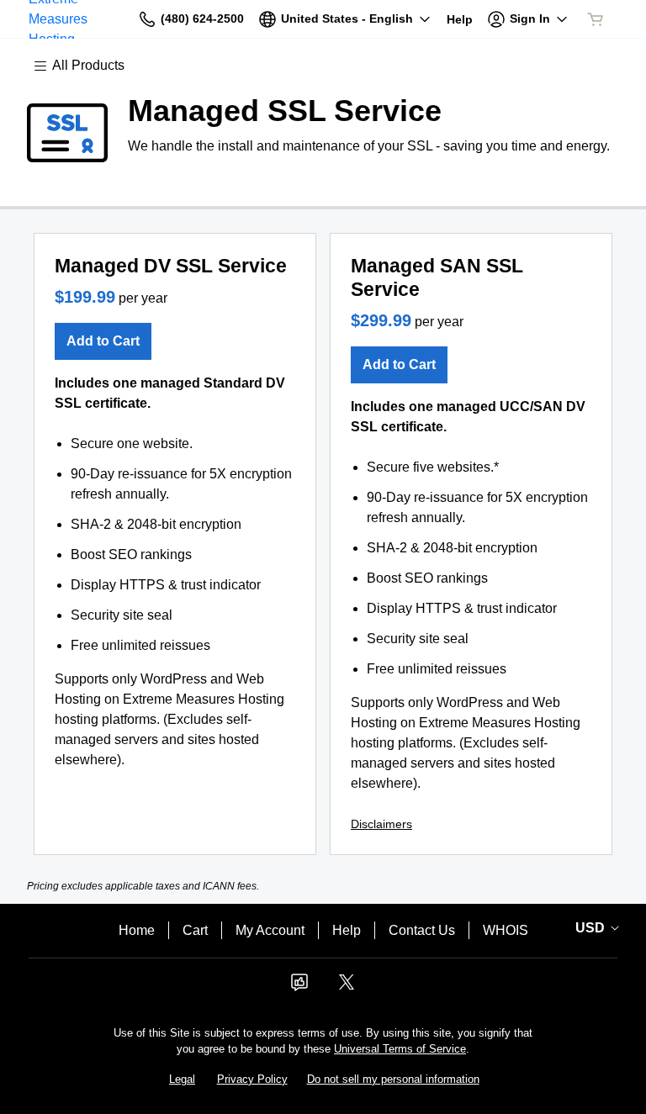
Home (137, 930)
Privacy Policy (252, 1079)
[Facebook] (299, 987)
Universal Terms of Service (400, 1049)
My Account (270, 930)
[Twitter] (346, 987)
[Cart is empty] (595, 19)
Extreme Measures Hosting (58, 19)
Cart (195, 930)
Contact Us (422, 930)
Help (346, 930)
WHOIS (505, 930)
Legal (182, 1079)
